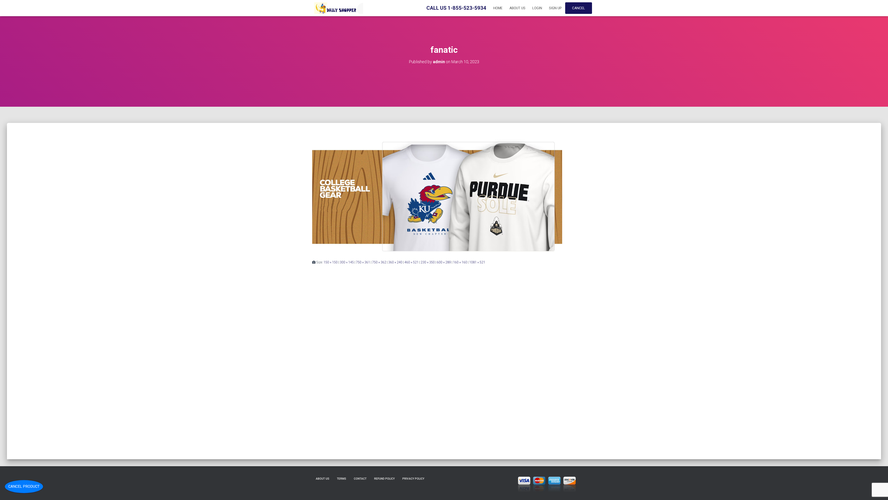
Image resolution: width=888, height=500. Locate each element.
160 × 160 (460, 262)
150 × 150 (331, 262)
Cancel (578, 8)
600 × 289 (444, 262)
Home (498, 8)
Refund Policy (384, 478)
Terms (341, 478)
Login (537, 8)
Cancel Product (24, 486)
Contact (360, 478)
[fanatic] (437, 192)
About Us (517, 8)
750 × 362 (379, 262)
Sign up (555, 8)
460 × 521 (411, 262)
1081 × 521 (477, 262)
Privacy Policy (413, 478)
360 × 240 (395, 262)
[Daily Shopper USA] (338, 8)
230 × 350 (428, 262)
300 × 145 (347, 262)
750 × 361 (363, 262)
